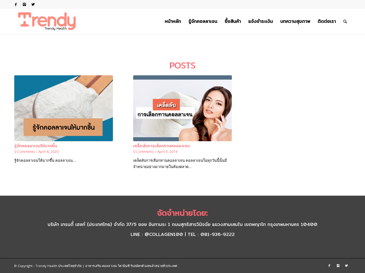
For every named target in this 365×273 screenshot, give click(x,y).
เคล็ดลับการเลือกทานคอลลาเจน (161, 146)
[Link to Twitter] (33, 4)
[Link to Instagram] (24, 4)
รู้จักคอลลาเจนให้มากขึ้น (35, 146)
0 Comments (24, 151)
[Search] (345, 21)
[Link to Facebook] (16, 4)
